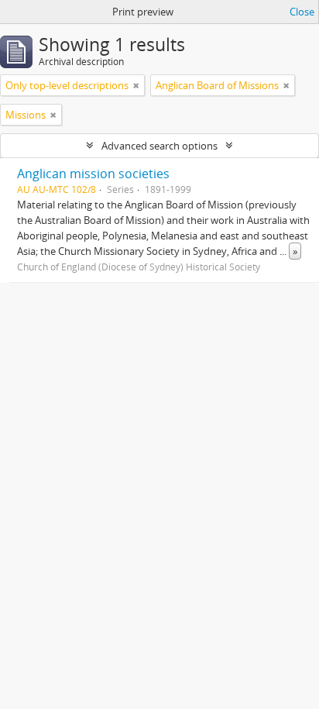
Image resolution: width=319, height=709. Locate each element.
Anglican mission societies (93, 173)
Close (302, 12)
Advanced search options (159, 146)
